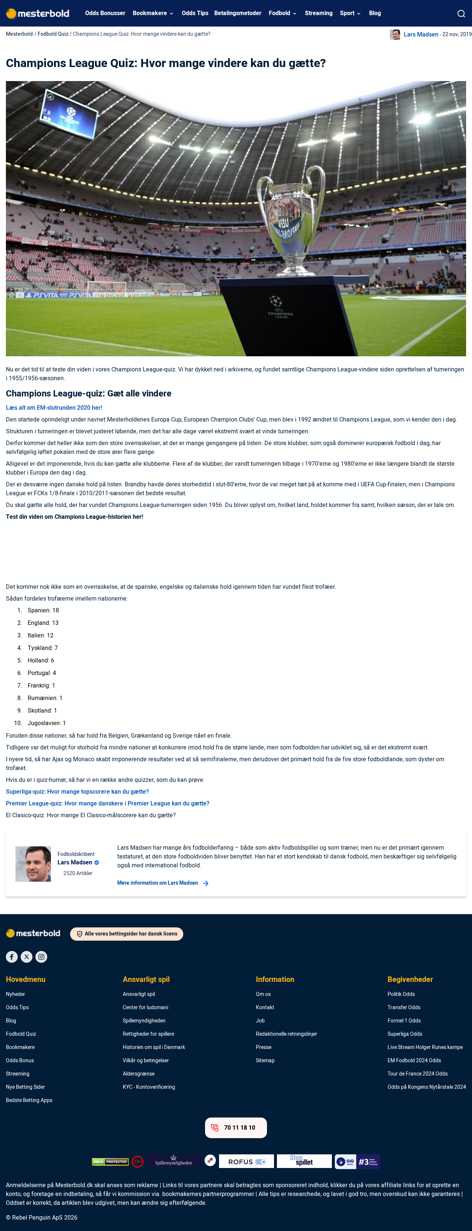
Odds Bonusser (105, 13)
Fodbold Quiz (53, 34)
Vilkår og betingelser (146, 1060)
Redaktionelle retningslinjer (286, 1034)
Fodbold (279, 13)
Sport (347, 13)
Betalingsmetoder (237, 13)
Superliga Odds (405, 1034)
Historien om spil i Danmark (154, 1047)
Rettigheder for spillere (148, 1034)
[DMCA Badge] (110, 1161)
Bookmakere (150, 13)
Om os (263, 994)
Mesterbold (19, 34)
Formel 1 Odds (404, 1021)
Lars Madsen (421, 34)
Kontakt (265, 1007)
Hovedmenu (25, 980)
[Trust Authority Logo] (173, 1161)
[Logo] (38, 934)
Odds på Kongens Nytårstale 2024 (427, 1087)
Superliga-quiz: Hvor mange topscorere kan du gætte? (77, 791)
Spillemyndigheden (144, 1021)
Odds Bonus (20, 1060)
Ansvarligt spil (146, 980)
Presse (263, 1047)
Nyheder (15, 994)
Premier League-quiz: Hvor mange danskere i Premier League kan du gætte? (107, 803)
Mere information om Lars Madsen (157, 883)
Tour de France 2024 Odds (418, 1074)
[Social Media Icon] (12, 957)
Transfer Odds (404, 1007)
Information (275, 980)
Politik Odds (401, 994)
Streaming (319, 13)
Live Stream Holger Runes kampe (425, 1047)
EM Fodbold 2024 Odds (414, 1060)
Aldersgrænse (139, 1074)
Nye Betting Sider (25, 1087)
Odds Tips (195, 13)
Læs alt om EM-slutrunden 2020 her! (54, 407)
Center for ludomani (145, 1007)
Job (260, 1021)
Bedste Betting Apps (29, 1100)
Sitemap (265, 1060)
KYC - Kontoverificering (149, 1087)
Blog (375, 13)
